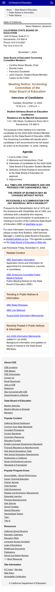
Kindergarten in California (15, 457)
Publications (9, 552)
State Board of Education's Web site (28, 242)
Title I (6, 517)
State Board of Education (26, 9)
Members (8, 412)
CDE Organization (12, 374)
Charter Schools (11, 482)
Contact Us (9, 377)
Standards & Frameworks (15, 464)
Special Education (12, 510)
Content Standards (12, 433)
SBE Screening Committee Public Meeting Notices (23, 276)
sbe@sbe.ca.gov (34, 224)
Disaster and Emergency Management (21, 492)
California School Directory (16, 531)
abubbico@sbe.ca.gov (17, 239)
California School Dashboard (17, 423)
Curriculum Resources (14, 437)
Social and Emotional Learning (17, 461)
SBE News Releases (17, 305)
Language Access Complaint (17, 541)
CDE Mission (10, 370)
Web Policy (9, 573)
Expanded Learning (13, 496)
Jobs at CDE (9, 384)
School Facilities (11, 506)
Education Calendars (13, 534)
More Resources (14, 559)
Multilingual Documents (14, 548)
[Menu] (4, 2)
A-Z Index (8, 569)
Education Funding (12, 440)
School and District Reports (16, 555)
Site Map (19, 569)
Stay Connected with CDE (15, 391)
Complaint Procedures (14, 430)
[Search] (51, 3)
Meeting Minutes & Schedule (17, 409)
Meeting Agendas (12, 405)
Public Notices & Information (21, 12)
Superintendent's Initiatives (16, 395)
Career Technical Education (16, 478)
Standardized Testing (13, 513)
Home (9, 9)
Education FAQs (11, 538)
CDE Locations (10, 367)
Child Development (12, 489)
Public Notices (15, 15)
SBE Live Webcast (15, 310)
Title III (7, 520)
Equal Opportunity (12, 381)
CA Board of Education (20, 2)
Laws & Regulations (13, 545)
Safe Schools (10, 503)
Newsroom (9, 388)
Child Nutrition (10, 485)
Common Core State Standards (18, 426)
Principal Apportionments (15, 499)
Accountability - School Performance (20, 475)
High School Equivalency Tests (18, 451)
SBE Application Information (20, 259)
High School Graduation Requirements (21, 454)
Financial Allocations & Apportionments (21, 447)
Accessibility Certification (15, 576)
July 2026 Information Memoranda (23, 336)
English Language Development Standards (23, 444)
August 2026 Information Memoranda (24, 315)
